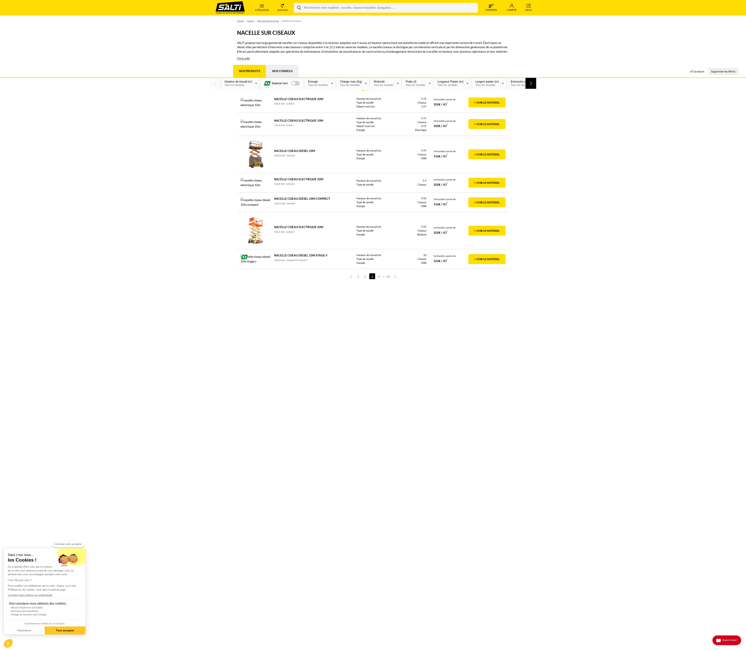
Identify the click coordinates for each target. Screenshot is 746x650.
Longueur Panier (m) (450, 83)
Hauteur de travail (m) (238, 83)
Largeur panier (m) (487, 83)
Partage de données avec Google (28, 614)
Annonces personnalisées (24, 611)
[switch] (295, 83)
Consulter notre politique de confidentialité (30, 595)
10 (388, 276)
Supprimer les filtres (723, 71)
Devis (528, 10)
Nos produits (249, 71)
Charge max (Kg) (351, 83)
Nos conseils (282, 71)
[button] (215, 83)
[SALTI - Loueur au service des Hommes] (230, 8)
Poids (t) (416, 83)
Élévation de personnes (268, 21)
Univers (250, 21)
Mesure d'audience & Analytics (27, 607)
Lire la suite (243, 58)
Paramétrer (24, 630)
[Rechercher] (299, 7)
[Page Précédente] (351, 276)
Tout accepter (65, 630)
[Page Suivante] (395, 276)
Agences (282, 10)
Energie (318, 83)
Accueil (240, 21)
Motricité (384, 83)
